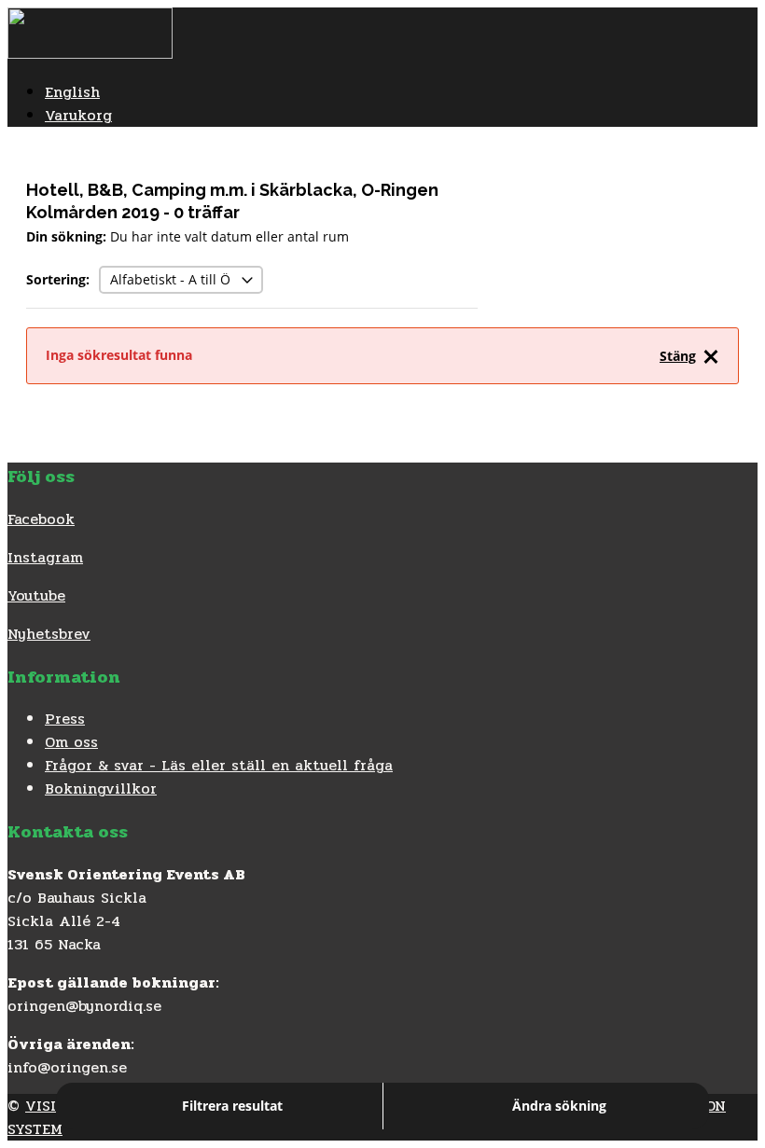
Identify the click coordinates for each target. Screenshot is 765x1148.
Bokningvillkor (101, 788)
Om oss (71, 742)
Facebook (41, 519)
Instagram (45, 557)
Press (65, 718)
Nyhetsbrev (48, 633)
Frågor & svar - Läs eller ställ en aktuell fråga (219, 765)
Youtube (36, 595)
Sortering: (58, 279)
